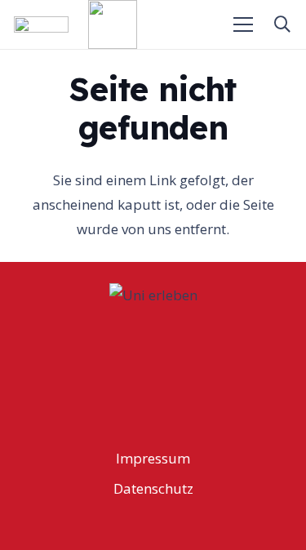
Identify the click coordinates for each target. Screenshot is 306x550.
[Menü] (243, 24)
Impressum (153, 458)
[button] (282, 24)
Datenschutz (153, 488)
